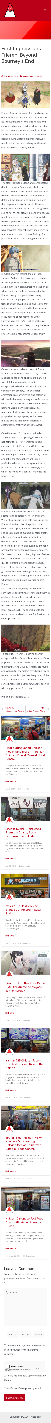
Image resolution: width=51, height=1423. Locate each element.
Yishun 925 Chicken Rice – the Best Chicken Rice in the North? (24, 1064)
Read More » (10, 781)
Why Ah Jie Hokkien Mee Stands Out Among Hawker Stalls (23, 909)
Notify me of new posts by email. (23, 1388)
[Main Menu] (45, 10)
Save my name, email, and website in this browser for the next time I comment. (24, 1349)
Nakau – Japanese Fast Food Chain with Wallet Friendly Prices (24, 1222)
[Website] (38, 1334)
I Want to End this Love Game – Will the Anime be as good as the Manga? (25, 986)
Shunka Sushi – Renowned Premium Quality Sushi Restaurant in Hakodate (23, 832)
